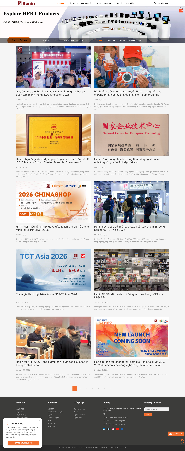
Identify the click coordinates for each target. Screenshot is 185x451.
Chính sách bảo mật (91, 448)
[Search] (155, 3)
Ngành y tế (78, 417)
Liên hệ (119, 3)
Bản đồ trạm (120, 448)
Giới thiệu (130, 3)
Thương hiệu (86, 3)
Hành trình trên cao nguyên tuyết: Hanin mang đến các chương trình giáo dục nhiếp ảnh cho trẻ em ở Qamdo (127, 93)
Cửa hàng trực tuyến (55, 412)
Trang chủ (61, 3)
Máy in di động (21, 415)
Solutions (108, 3)
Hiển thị (85, 40)
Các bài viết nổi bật (127, 40)
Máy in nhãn (20, 412)
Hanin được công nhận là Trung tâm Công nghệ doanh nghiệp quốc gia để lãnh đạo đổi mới (127, 161)
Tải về (98, 3)
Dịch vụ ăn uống (79, 409)
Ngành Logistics (79, 415)
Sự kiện (57, 40)
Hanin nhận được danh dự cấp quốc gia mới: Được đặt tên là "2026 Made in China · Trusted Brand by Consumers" (52, 161)
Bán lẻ (76, 412)
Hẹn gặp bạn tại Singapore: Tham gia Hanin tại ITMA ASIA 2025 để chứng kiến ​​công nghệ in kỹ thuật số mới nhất (129, 363)
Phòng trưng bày (71, 40)
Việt (140, 40)
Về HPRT (46, 40)
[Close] (39, 420)
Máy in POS (20, 409)
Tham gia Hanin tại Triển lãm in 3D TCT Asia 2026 (46, 294)
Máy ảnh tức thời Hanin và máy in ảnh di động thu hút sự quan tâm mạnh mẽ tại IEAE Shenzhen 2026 (50, 93)
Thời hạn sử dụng (107, 448)
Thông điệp (97, 40)
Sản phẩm (73, 3)
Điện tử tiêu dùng (22, 417)
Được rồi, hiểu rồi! (23, 443)
